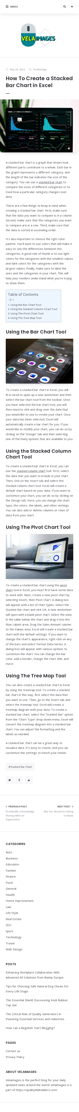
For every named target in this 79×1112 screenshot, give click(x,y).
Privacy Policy (15, 1057)
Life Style (12, 913)
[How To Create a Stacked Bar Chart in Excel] (39, 125)
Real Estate (13, 919)
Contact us (13, 1051)
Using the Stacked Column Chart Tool (34, 309)
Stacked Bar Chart (21, 766)
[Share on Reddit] (29, 780)
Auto (9, 852)
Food (9, 882)
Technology (40, 69)
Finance (11, 876)
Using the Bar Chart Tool (26, 305)
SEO (9, 925)
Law (8, 907)
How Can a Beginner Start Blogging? (30, 1028)
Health (10, 895)
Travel (10, 943)
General (11, 888)
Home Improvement (20, 901)
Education (12, 864)
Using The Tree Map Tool (26, 318)
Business (12, 858)
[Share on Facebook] (19, 780)
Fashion (11, 870)
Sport (9, 931)
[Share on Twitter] (9, 780)
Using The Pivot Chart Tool (27, 313)
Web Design (14, 949)
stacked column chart (31, 471)
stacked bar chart (50, 182)
